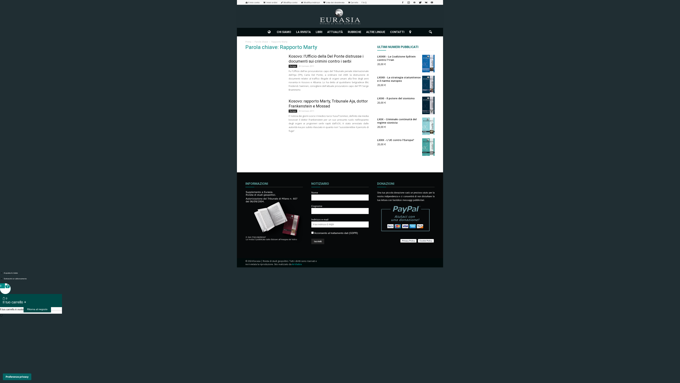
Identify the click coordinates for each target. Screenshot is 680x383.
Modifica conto (291, 2)
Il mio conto (254, 2)
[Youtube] (432, 2)
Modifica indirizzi (312, 2)
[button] (430, 32)
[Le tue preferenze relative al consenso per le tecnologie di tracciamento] (17, 376)
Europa (293, 66)
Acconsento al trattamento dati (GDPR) (336, 233)
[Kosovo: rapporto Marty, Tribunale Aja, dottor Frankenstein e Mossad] (264, 112)
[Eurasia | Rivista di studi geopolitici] (340, 16)
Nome (314, 192)
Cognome (316, 206)
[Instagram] (408, 2)
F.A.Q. (364, 2)
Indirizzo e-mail (319, 219)
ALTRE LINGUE (375, 32)
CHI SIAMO (284, 32)
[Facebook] (402, 2)
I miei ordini (271, 2)
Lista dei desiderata (335, 2)
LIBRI (319, 32)
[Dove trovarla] (411, 32)
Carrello (354, 2)
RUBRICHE (354, 32)
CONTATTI (397, 32)
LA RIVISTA (303, 32)
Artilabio (297, 264)
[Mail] (414, 2)
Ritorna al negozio (37, 309)
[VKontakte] (426, 2)
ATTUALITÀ (335, 32)
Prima (248, 41)
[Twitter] (420, 2)
